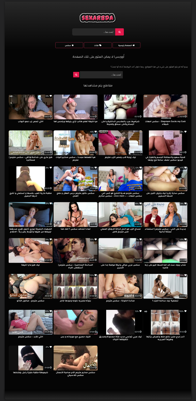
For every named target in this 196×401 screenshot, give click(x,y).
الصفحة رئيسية (125, 46)
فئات (96, 46)
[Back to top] (187, 392)
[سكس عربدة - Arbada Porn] (98, 18)
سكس (68, 46)
